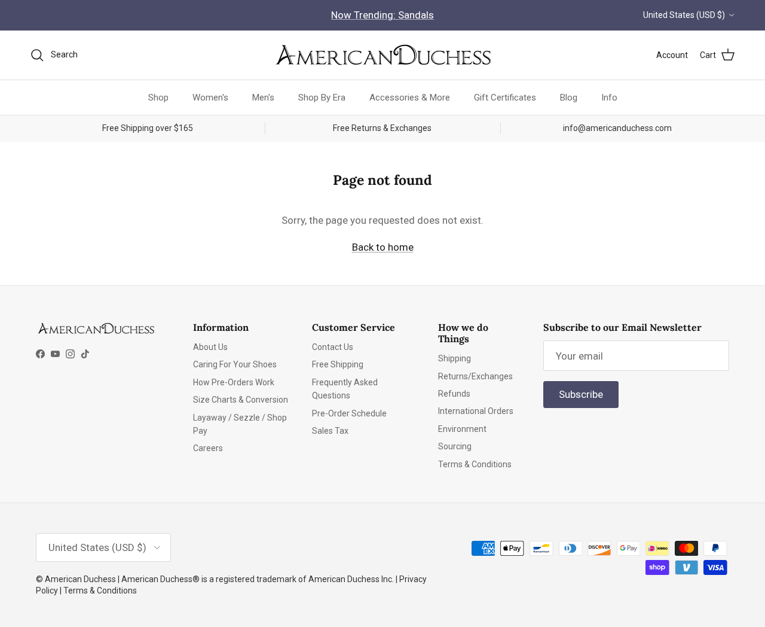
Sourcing (455, 446)
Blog (568, 97)
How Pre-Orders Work (233, 382)
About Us (210, 347)
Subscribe (581, 394)
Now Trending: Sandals (382, 15)
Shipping (454, 358)
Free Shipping (337, 364)
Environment (462, 429)
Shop (158, 97)
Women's (210, 97)
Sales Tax (330, 431)
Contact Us (332, 347)
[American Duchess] (382, 55)
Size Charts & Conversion (240, 399)
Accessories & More (409, 97)
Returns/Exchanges (475, 376)
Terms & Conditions (475, 464)
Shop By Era (321, 97)
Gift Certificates (505, 97)
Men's (263, 97)
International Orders (475, 411)
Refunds (454, 393)
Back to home (383, 247)
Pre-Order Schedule (349, 413)
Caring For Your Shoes (235, 364)
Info (609, 97)
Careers (208, 448)
